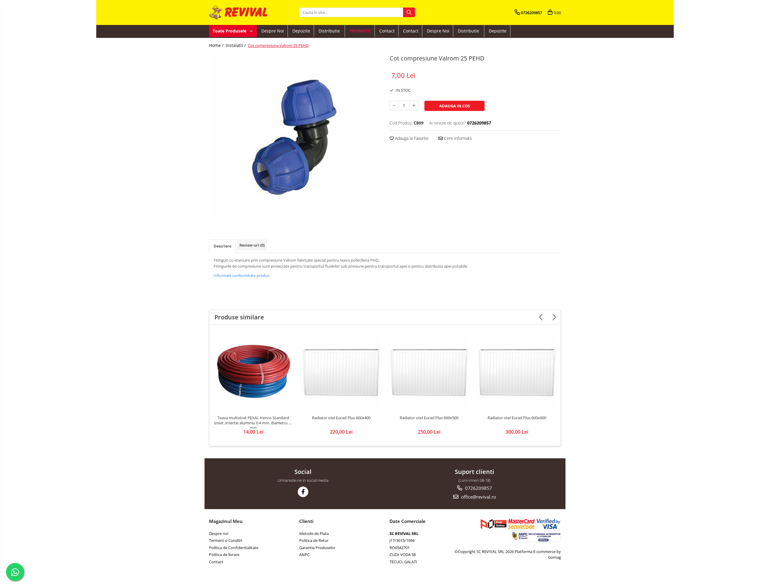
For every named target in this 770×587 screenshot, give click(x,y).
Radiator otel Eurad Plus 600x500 (429, 417)
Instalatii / (236, 45)
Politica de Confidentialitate (233, 547)
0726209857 (478, 488)
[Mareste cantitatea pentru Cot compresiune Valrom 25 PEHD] (413, 105)
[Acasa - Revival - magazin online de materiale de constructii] (239, 12)
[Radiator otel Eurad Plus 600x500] (429, 371)
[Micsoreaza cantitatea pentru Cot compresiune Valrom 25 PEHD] (394, 105)
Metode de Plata (314, 533)
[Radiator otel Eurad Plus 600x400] (341, 371)
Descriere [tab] (222, 246)
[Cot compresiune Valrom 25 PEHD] (294, 137)
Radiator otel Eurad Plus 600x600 (517, 417)
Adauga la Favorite (411, 138)
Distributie (330, 31)
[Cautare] (409, 12)
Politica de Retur (313, 540)
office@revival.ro (478, 497)
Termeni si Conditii (225, 540)
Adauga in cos (454, 106)
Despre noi (272, 31)
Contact (387, 31)
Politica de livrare (224, 554)
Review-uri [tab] (252, 245)
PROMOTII (360, 31)
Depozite (301, 31)
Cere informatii (457, 138)
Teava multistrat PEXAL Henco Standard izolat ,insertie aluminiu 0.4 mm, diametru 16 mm (253, 422)
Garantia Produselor (317, 547)
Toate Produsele (230, 31)
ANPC (304, 554)
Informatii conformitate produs (242, 275)
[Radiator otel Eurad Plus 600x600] (517, 371)
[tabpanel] (294, 137)
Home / (217, 45)
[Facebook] (303, 492)
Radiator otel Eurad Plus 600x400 (341, 417)
